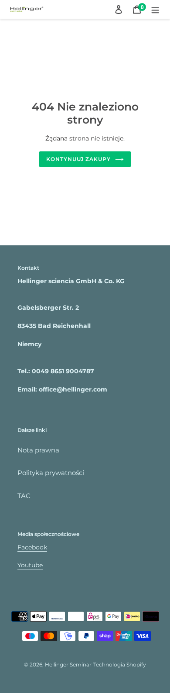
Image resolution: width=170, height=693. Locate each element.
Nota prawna (38, 450)
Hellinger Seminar (68, 664)
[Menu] (155, 9)
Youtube (30, 565)
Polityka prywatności (50, 473)
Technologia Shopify (119, 664)
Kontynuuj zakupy (78, 159)
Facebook (32, 547)
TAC (24, 496)
